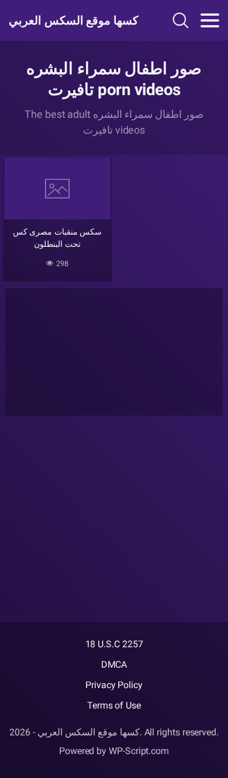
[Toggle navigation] (210, 20)
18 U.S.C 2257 (114, 644)
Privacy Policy (114, 684)
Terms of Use (114, 705)
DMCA (114, 664)
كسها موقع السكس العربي (72, 20)
